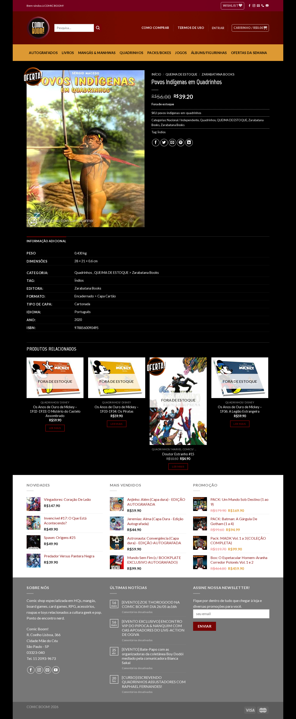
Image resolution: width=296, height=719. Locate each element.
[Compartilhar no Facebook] (156, 142)
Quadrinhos (208, 120)
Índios (161, 132)
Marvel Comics (182, 449)
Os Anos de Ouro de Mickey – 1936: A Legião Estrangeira (240, 409)
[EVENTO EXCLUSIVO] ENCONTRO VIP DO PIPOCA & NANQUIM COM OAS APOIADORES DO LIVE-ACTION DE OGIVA (153, 628)
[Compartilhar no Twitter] (164, 142)
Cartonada (82, 304)
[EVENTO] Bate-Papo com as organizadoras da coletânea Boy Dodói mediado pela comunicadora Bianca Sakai (152, 656)
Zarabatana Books (218, 74)
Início (156, 74)
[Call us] (262, 5)
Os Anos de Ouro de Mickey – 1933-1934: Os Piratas (117, 409)
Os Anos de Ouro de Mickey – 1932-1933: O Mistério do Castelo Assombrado (55, 411)
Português (82, 312)
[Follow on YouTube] (267, 5)
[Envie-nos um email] (258, 5)
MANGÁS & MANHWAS (97, 53)
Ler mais (55, 427)
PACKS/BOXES (159, 53)
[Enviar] (98, 28)
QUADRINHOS (131, 53)
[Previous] (26, 415)
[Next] (268, 415)
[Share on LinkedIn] (189, 142)
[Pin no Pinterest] (181, 142)
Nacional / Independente (183, 120)
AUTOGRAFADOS (43, 53)
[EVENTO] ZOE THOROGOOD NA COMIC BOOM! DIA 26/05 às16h (151, 604)
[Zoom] (32, 221)
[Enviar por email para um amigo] (172, 142)
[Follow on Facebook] (249, 5)
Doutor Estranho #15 (178, 454)
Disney (64, 402)
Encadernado (84, 296)
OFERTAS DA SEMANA (249, 53)
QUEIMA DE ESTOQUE (181, 74)
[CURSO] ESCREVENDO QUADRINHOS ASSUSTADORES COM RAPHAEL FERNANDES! (154, 681)
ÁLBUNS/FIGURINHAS (209, 53)
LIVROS (68, 53)
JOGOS (181, 53)
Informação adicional (46, 241)
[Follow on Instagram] (254, 5)
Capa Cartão (106, 296)
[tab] (46, 241)
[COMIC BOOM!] (39, 27)
